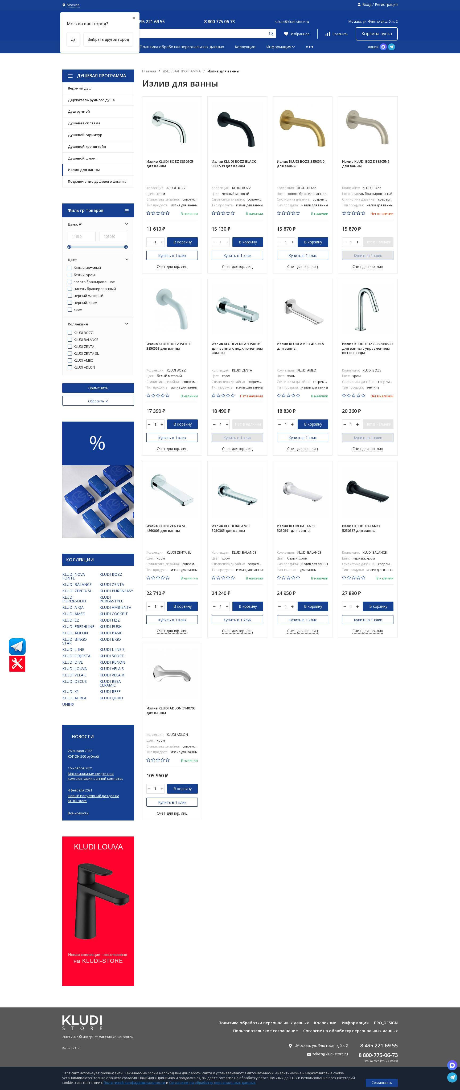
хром (77, 310)
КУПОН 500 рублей (83, 756)
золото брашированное (94, 282)
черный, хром (85, 303)
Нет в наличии (378, 241)
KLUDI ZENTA (83, 347)
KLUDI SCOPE (112, 655)
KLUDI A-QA (73, 607)
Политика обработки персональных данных (181, 46)
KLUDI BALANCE (85, 340)
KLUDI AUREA (74, 697)
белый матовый (87, 268)
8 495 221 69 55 (149, 22)
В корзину (183, 241)
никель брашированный (94, 289)
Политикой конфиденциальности (134, 1082)
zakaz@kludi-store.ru (291, 21)
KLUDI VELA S (112, 668)
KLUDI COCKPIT (114, 613)
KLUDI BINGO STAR (74, 641)
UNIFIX (68, 704)
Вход (366, 4)
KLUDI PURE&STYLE (111, 599)
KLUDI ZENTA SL (86, 354)
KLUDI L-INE (73, 649)
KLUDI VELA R (112, 674)
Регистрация (386, 4)
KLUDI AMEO (83, 360)
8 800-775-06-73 (378, 1055)
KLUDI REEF (110, 691)
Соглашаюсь (382, 1082)
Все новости (78, 813)
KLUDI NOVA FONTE (73, 576)
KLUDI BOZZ (83, 333)
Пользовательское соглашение (265, 1030)
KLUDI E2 (70, 620)
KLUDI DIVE (72, 662)
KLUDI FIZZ (110, 620)
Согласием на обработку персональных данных (212, 1082)
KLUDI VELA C (74, 674)
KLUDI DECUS (74, 681)
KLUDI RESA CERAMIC (110, 683)
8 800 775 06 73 (219, 22)
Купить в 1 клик (172, 255)
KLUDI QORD (111, 697)
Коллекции (245, 46)
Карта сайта (70, 1048)
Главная (149, 71)
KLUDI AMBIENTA (115, 607)
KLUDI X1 (70, 691)
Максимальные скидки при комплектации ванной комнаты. (95, 776)
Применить (98, 387)
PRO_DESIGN (386, 1022)
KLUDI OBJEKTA (76, 655)
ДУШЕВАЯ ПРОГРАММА (101, 76)
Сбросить (96, 401)
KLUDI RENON (112, 662)
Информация (278, 46)
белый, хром (84, 275)
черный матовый (88, 296)
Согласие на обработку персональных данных (350, 1030)
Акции (373, 46)
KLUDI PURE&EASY (116, 590)
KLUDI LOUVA (74, 668)
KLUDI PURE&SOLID (74, 599)
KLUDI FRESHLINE (78, 626)
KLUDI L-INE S (112, 649)
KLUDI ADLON (84, 367)
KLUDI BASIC (111, 632)
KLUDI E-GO (110, 639)
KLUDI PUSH (111, 626)
